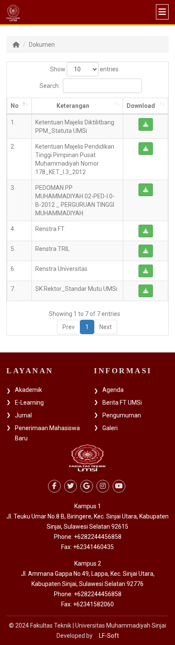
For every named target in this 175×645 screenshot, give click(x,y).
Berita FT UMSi (122, 402)
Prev (68, 327)
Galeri (110, 428)
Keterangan (72, 105)
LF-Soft (109, 635)
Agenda (113, 389)
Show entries (84, 69)
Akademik (28, 389)
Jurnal (23, 415)
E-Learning (29, 402)
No (15, 105)
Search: (50, 85)
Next (105, 327)
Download (141, 105)
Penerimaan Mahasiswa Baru (47, 433)
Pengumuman (121, 415)
